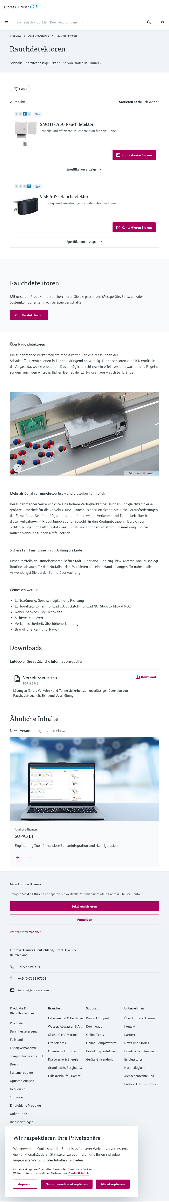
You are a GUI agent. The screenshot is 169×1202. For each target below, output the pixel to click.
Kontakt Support (97, 1018)
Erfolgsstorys (133, 1059)
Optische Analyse (38, 35)
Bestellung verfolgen (100, 1051)
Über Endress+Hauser (139, 1018)
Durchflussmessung (24, 1031)
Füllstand (16, 1039)
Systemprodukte (21, 1072)
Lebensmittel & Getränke (65, 1018)
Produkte (15, 35)
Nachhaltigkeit (134, 1067)
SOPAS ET (24, 836)
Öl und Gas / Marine (62, 1035)
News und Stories (136, 1043)
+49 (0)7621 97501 (32, 978)
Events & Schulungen (139, 1051)
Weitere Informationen (26, 932)
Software (16, 1097)
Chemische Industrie (62, 1051)
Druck (14, 1064)
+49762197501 (29, 967)
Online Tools (19, 1114)
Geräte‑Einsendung (99, 1059)
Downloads (94, 1026)
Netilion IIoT (18, 1089)
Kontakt (129, 1026)
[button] (84, 169)
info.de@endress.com (33, 990)
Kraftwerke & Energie (63, 1059)
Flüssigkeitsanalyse (23, 1048)
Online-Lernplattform (101, 1043)
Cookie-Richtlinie (78, 1173)
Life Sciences (57, 1043)
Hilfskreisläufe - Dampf (64, 1076)
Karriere (130, 1035)
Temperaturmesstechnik (27, 1056)
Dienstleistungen (21, 1122)
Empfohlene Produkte (25, 1105)
